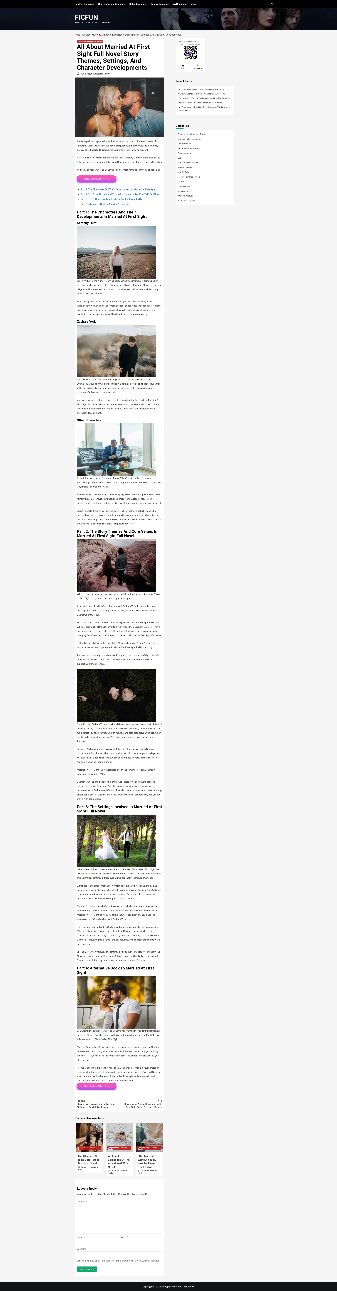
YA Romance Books (186, 200)
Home (77, 34)
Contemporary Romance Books (90, 42)
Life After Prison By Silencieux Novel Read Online (200, 102)
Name (80, 1237)
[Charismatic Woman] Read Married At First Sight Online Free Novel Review (143, 1104)
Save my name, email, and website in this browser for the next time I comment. (120, 1260)
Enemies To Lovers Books (189, 139)
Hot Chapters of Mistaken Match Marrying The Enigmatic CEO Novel (204, 108)
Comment (83, 1201)
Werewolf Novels (186, 195)
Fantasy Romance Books (189, 148)
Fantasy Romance (84, 4)
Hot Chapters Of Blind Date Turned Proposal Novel (89, 1160)
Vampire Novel (184, 191)
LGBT (180, 157)
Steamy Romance (159, 4)
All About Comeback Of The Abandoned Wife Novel (201, 93)
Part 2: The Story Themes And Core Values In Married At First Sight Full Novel (120, 194)
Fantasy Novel (184, 143)
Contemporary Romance (111, 4)
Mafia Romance (137, 4)
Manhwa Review (185, 167)
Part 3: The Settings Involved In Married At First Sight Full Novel (113, 199)
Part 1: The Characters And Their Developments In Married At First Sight (118, 189)
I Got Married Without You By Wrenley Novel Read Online (204, 98)
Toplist (181, 181)
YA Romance (180, 4)
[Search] (272, 3)
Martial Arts (183, 172)
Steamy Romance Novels (189, 176)
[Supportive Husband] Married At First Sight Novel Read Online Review (96, 1104)
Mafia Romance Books (188, 162)
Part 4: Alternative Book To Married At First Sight (106, 203)
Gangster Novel (185, 153)
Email (124, 1237)
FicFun (86, 17)
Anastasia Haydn (101, 73)
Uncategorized (184, 186)
